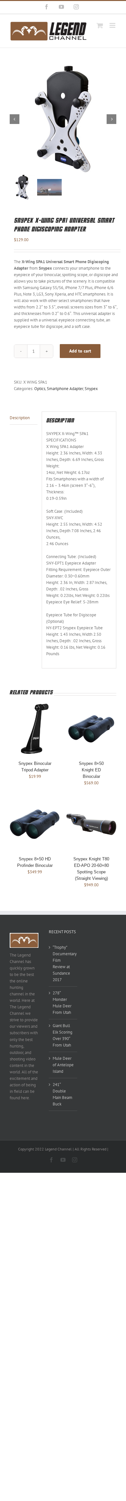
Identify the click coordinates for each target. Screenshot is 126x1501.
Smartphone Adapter (65, 388)
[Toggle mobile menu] (113, 25)
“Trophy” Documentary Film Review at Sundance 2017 (63, 963)
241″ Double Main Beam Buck (62, 1094)
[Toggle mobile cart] (100, 25)
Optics (39, 388)
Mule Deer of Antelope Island (63, 1065)
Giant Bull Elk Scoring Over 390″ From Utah (62, 1035)
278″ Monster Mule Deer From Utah (62, 1002)
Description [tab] (20, 417)
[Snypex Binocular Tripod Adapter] (35, 707)
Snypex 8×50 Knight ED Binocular (91, 770)
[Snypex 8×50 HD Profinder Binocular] (35, 802)
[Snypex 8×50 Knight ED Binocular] (91, 707)
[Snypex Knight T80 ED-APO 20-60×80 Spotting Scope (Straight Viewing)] (91, 802)
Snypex (91, 388)
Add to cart (80, 351)
